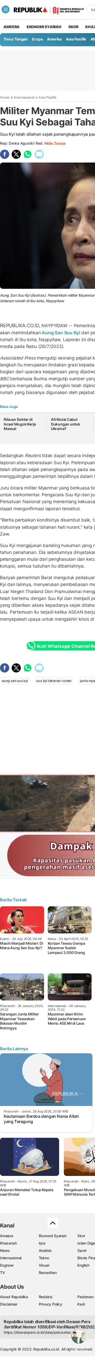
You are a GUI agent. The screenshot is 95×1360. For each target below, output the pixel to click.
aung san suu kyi (15, 681)
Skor (81, 1235)
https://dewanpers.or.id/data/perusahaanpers (43, 1332)
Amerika (54, 39)
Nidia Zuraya (54, 143)
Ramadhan (48, 1272)
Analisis (45, 1250)
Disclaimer (8, 1304)
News (5, 1250)
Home (5, 97)
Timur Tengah (15, 39)
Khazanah (8, 1243)
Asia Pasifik (76, 39)
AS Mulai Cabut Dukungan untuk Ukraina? (65, 424)
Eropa (37, 39)
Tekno (44, 1258)
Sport (82, 1250)
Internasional (24, 97)
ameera (11, 26)
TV (2, 1272)
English (83, 1265)
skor (73, 26)
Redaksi (46, 1297)
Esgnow (7, 1265)
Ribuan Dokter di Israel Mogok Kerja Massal (20, 424)
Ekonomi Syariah (44, 26)
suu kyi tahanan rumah (54, 681)
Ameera (6, 1235)
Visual (44, 1265)
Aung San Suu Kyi (61, 332)
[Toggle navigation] (5, 9)
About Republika (14, 1297)
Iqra (42, 1243)
